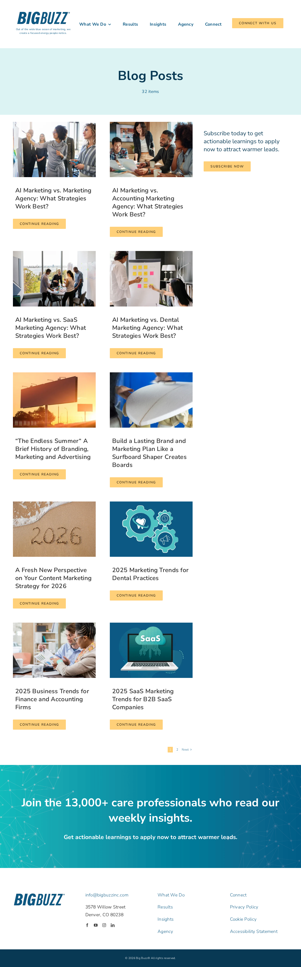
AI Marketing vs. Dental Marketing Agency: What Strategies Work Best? (147, 328)
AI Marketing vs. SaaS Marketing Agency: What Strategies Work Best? (50, 328)
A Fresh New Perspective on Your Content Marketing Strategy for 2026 (53, 578)
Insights (166, 919)
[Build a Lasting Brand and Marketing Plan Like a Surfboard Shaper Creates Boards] (151, 400)
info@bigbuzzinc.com (106, 895)
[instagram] (104, 925)
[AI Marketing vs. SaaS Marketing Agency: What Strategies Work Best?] (54, 278)
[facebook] (87, 925)
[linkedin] (113, 925)
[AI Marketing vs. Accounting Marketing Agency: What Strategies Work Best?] (151, 149)
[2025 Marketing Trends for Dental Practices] (151, 529)
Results (165, 907)
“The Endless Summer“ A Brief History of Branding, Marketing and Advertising (53, 449)
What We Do (171, 895)
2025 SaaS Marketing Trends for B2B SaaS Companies (143, 699)
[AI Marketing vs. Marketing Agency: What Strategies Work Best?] (54, 149)
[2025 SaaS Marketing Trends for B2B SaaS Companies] (151, 650)
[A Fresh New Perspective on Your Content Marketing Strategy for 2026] (54, 529)
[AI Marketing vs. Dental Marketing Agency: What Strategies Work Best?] (151, 278)
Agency (165, 931)
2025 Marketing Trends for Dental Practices (150, 574)
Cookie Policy (243, 919)
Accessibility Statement (254, 931)
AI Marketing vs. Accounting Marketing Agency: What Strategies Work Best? (147, 202)
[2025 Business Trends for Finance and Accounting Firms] (54, 650)
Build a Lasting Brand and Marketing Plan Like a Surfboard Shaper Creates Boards (149, 453)
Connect (238, 895)
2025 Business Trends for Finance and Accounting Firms (52, 699)
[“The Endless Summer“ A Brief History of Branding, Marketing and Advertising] (54, 400)
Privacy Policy (244, 907)
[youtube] (96, 925)
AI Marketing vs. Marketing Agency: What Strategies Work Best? (53, 198)
